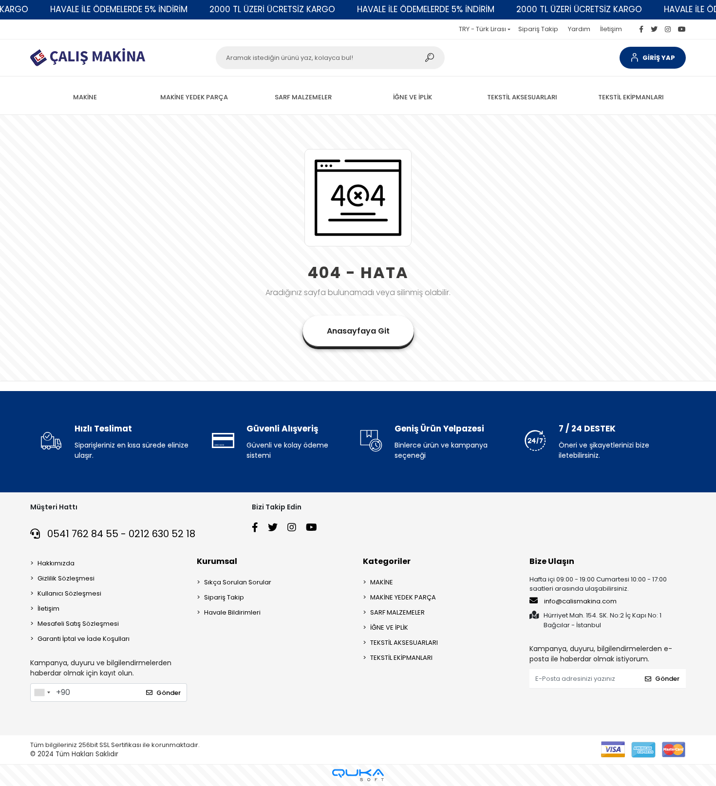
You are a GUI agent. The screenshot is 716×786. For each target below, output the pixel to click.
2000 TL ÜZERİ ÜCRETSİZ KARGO (272, 9)
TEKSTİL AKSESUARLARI (404, 642)
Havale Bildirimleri (232, 612)
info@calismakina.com (580, 601)
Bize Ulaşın (551, 561)
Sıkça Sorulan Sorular (237, 582)
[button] (652, 58)
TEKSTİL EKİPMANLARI (401, 657)
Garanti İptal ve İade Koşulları (84, 638)
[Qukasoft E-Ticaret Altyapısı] (358, 775)
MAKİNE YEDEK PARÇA (403, 597)
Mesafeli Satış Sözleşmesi (78, 623)
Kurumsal (217, 561)
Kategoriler (387, 561)
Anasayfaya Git (358, 331)
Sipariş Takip (538, 29)
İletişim (611, 29)
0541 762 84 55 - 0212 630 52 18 (120, 534)
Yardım (579, 29)
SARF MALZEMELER (397, 612)
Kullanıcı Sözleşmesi (69, 593)
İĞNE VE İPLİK (389, 627)
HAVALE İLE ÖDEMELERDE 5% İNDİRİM (119, 9)
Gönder (168, 692)
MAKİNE (381, 582)
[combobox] (42, 692)
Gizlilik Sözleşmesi (66, 578)
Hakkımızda (56, 563)
